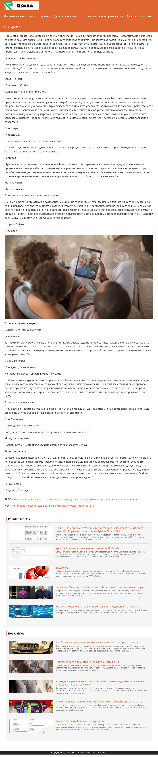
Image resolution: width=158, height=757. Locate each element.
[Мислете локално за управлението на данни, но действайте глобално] (31, 611)
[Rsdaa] (21, 5)
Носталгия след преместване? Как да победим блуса (87, 662)
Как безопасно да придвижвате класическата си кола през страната (53, 505)
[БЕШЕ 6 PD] (31, 572)
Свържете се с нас (140, 16)
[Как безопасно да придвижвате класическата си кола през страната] (31, 647)
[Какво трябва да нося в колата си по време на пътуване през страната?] (31, 706)
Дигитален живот (66, 16)
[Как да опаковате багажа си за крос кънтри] (31, 726)
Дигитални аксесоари (19, 16)
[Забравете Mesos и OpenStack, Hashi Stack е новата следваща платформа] (31, 592)
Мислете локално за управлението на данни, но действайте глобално (98, 606)
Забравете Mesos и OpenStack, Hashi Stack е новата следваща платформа (100, 587)
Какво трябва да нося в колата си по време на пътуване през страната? (99, 701)
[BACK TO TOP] (154, 753)
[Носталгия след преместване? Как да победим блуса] (31, 666)
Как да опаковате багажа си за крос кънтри (82, 721)
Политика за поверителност (102, 16)
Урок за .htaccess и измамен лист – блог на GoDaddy (87, 548)
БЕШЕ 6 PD (62, 567)
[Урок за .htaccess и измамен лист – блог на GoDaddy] (31, 553)
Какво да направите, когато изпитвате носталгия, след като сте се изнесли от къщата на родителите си (74, 499)
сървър (44, 16)
